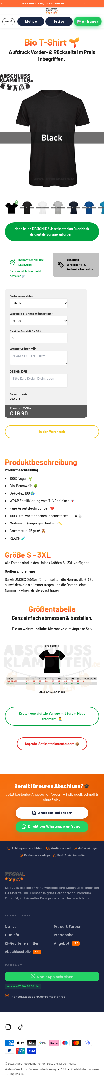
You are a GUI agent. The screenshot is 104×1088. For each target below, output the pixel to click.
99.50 (13, 398)
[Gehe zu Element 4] (58, 208)
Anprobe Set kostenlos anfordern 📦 (52, 744)
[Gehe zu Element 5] (73, 208)
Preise (59, 21)
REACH (15, 538)
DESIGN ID (40, 371)
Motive (31, 21)
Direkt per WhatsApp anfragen (55, 826)
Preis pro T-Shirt (21, 408)
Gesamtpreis (19, 394)
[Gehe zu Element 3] (42, 208)
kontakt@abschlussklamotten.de (38, 996)
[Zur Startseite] (52, 11)
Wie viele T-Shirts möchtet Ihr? (31, 314)
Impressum (17, 1074)
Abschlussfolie (22, 951)
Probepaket (64, 934)
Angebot (66, 943)
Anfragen (90, 21)
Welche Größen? (44, 348)
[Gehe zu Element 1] (11, 209)
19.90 (21, 413)
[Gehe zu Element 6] (89, 208)
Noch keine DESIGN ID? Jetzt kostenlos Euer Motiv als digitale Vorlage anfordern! (52, 231)
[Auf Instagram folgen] (8, 1027)
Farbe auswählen (21, 296)
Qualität (12, 934)
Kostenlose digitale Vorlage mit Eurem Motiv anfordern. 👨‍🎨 (52, 716)
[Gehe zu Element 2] (27, 208)
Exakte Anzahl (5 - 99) (25, 331)
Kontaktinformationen (85, 1069)
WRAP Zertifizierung (25, 501)
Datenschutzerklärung (42, 1069)
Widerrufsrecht (14, 1069)
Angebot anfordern (55, 812)
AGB (63, 1069)
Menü (8, 21)
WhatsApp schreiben (54, 976)
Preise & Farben (67, 926)
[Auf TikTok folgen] (20, 1027)
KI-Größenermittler (22, 943)
